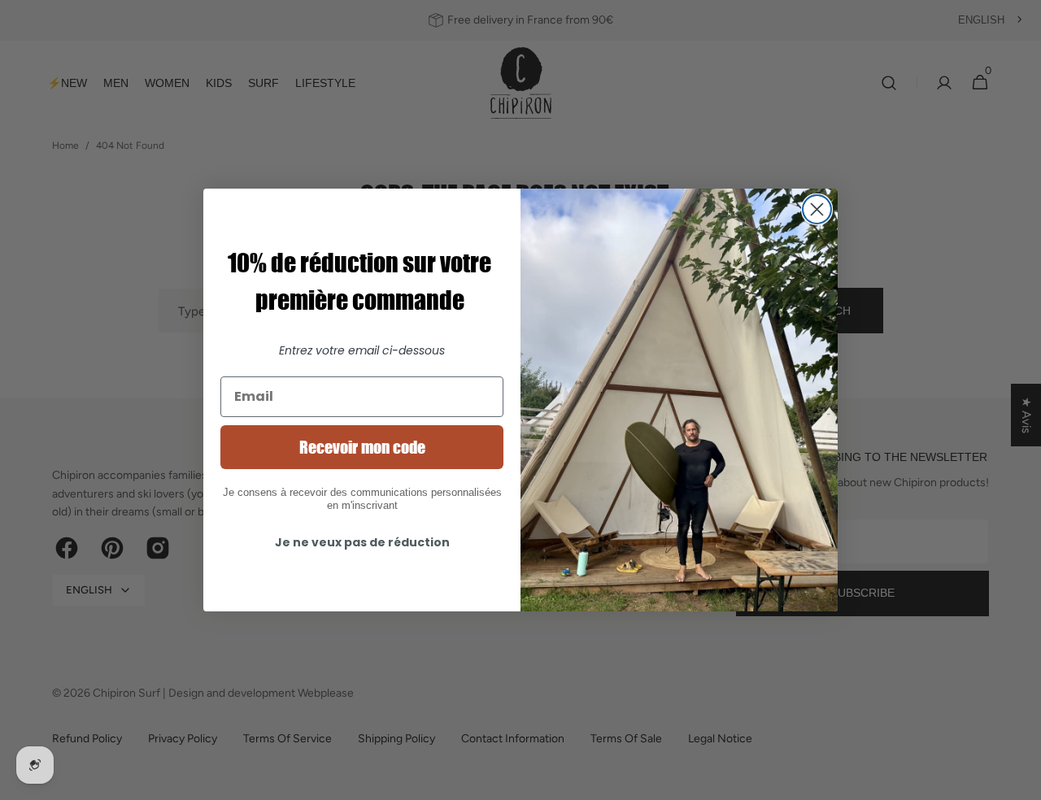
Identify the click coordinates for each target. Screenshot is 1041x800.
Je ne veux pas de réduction (362, 542)
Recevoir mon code (362, 447)
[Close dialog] (817, 209)
